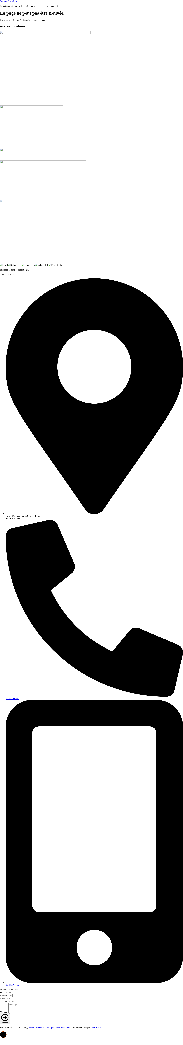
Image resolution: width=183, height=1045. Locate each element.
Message (4, 1012)
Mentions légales (36, 1027)
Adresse (4, 995)
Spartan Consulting (8, 1)
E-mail (3, 998)
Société (3, 992)
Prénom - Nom (7, 989)
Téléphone (5, 1001)
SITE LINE (96, 1027)
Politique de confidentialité (58, 1027)
